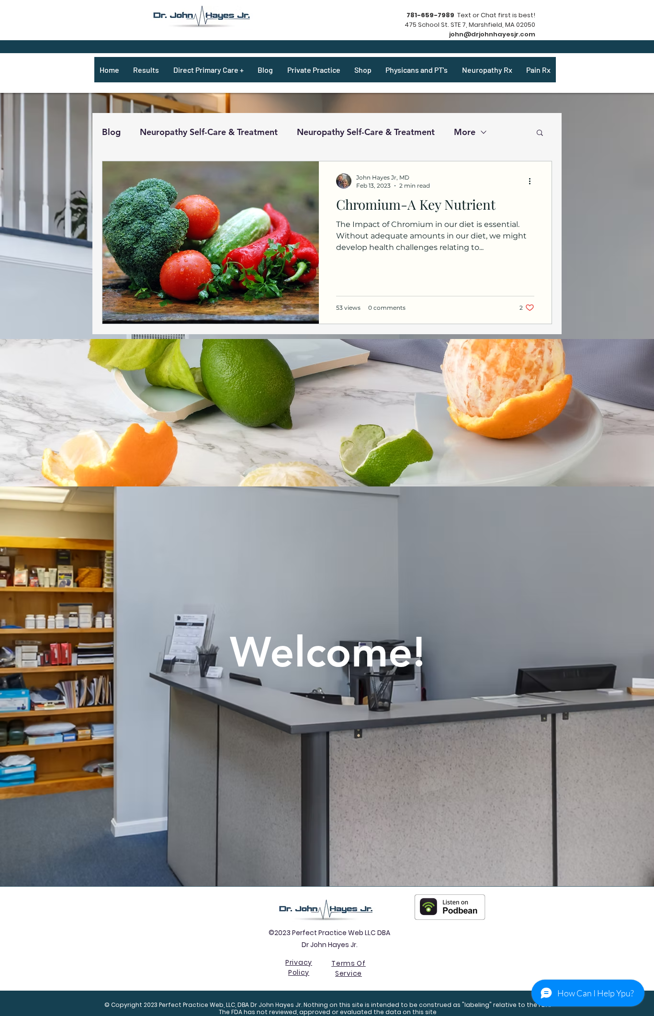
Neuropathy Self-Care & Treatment (209, 131)
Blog (111, 131)
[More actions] (533, 181)
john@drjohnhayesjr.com (492, 34)
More (464, 131)
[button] (539, 133)
